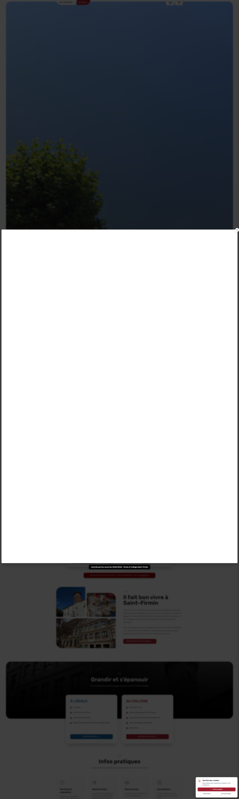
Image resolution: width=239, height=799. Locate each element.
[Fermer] (237, 230)
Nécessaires (207, 794)
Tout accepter (218, 789)
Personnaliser (227, 794)
